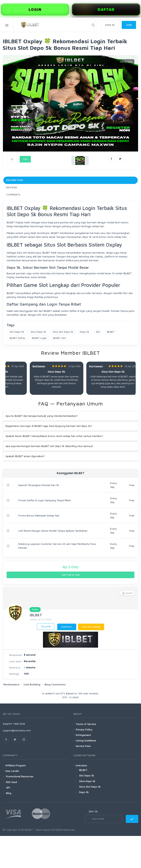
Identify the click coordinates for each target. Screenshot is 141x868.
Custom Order (91, 626)
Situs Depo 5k (38, 331)
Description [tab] (14, 180)
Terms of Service (86, 723)
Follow (45, 626)
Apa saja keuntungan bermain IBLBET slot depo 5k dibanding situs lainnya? (49, 446)
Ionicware (81, 765)
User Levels (12, 770)
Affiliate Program (15, 765)
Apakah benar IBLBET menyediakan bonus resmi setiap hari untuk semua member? (54, 435)
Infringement (83, 734)
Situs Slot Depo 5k (63, 331)
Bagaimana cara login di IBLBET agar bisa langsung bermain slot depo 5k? (49, 425)
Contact (67, 626)
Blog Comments (55, 684)
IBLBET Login (39, 338)
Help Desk (19, 723)
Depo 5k (84, 331)
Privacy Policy (84, 729)
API (7, 787)
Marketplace (11, 684)
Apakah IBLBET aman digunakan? (25, 456)
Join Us (93, 811)
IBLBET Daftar (17, 338)
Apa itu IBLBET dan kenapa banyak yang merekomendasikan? (42, 415)
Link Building (32, 684)
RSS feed (11, 782)
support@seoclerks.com (17, 730)
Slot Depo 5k (17, 331)
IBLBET (111, 331)
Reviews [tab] (11, 187)
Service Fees (83, 745)
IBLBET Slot (59, 338)
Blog (8, 793)
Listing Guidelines (86, 740)
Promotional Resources (19, 776)
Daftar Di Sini (70, 574)
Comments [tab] (13, 194)
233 (25, 159)
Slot (98, 331)
